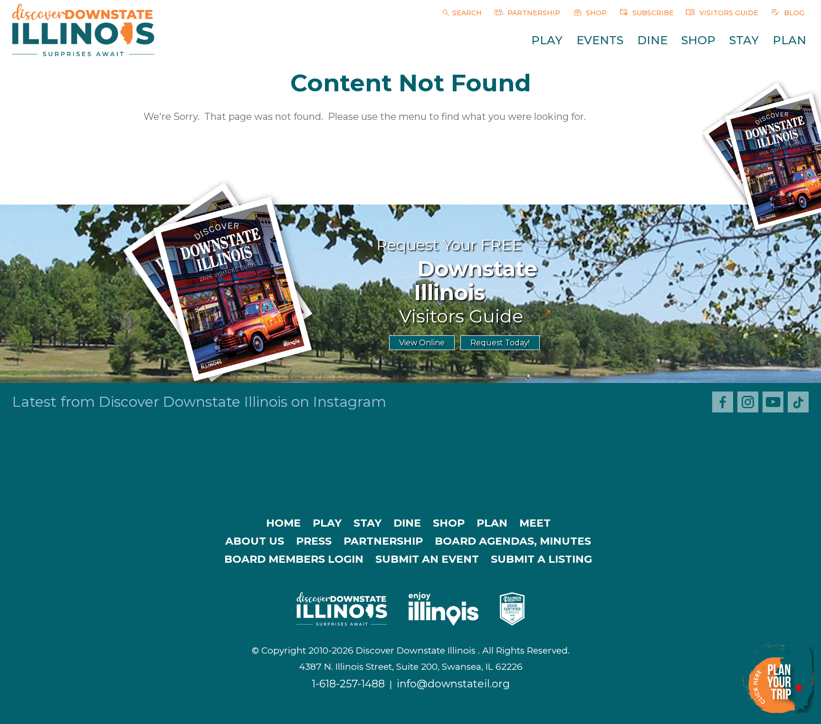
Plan (789, 40)
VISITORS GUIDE (727, 13)
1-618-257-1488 (348, 683)
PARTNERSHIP (533, 13)
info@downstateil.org (453, 683)
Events (599, 40)
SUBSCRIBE (652, 13)
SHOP (595, 13)
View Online (422, 342)
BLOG (793, 13)
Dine (652, 40)
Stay (744, 40)
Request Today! (500, 342)
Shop (698, 40)
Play (547, 40)
